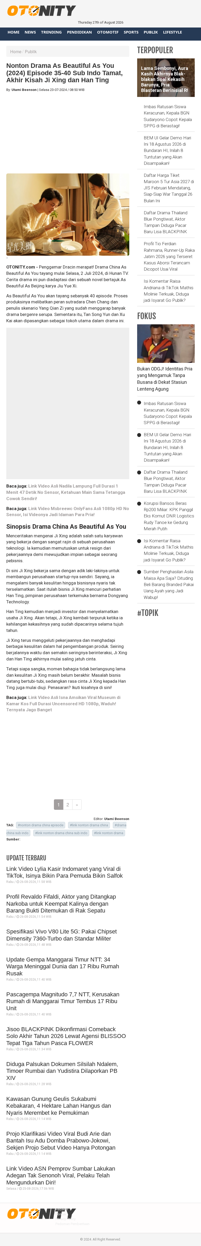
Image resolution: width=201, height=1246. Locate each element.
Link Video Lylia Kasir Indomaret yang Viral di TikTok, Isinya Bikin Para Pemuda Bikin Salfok (64, 872)
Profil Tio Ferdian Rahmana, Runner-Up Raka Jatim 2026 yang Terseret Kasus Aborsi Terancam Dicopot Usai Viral (169, 256)
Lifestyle (172, 32)
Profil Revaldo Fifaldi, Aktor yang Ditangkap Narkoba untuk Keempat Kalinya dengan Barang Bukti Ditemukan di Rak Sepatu (61, 903)
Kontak (60, 1214)
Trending (51, 32)
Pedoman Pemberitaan (72, 1224)
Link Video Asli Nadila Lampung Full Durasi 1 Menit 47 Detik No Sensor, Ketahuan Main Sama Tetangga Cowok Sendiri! (65, 492)
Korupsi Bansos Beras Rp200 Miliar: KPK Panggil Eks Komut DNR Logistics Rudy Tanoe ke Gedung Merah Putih (169, 516)
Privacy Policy (65, 1219)
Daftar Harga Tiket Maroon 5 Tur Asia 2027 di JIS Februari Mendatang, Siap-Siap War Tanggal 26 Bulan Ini (169, 188)
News (30, 32)
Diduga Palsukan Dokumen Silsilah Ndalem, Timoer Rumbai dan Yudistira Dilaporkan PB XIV (62, 1071)
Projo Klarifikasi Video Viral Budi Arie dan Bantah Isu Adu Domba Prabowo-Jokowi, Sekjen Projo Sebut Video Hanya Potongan (60, 1140)
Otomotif (108, 32)
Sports (131, 32)
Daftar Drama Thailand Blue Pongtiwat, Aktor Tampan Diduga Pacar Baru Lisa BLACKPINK (165, 222)
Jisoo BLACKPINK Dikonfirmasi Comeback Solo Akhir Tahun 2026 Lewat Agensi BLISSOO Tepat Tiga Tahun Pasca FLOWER (66, 1036)
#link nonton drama (108, 833)
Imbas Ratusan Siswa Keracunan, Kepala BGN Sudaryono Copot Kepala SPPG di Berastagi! (168, 116)
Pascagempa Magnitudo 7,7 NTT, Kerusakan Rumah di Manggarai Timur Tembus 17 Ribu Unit (62, 1001)
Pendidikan (79, 32)
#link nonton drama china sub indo (61, 833)
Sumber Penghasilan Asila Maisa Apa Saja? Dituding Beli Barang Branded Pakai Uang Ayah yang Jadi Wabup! (169, 584)
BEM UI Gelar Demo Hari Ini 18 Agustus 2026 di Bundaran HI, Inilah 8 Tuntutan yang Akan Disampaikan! (167, 150)
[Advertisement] (67, 133)
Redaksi (61, 1209)
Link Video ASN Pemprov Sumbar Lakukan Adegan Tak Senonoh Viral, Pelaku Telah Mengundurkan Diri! (60, 1175)
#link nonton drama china (89, 825)
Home (13, 32)
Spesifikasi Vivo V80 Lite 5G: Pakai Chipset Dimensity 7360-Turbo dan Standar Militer (61, 935)
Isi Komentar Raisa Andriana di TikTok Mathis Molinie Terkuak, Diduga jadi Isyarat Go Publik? (168, 290)
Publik (151, 32)
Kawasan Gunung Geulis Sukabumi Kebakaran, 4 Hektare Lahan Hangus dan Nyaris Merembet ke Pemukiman (58, 1106)
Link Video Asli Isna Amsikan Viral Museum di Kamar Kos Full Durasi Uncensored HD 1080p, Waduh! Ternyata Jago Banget (63, 704)
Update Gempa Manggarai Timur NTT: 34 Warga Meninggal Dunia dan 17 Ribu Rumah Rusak (62, 966)
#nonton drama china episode (40, 825)
